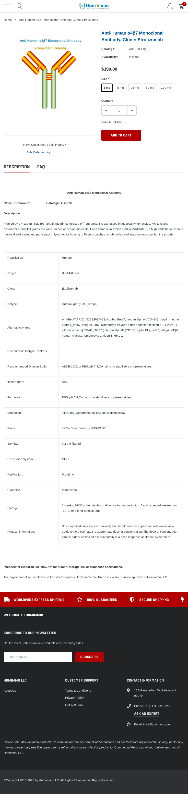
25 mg (135, 87)
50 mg (150, 87)
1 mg (107, 87)
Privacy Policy (74, 697)
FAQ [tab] (41, 167)
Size (105, 79)
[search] (20, 6)
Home (8, 20)
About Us (10, 690)
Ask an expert (146, 713)
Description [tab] (17, 167)
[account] (170, 6)
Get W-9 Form (74, 705)
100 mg (166, 87)
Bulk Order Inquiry (38, 152)
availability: (109, 57)
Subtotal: (107, 122)
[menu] (7, 6)
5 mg (120, 87)
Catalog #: (108, 49)
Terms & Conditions (78, 690)
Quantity (107, 100)
